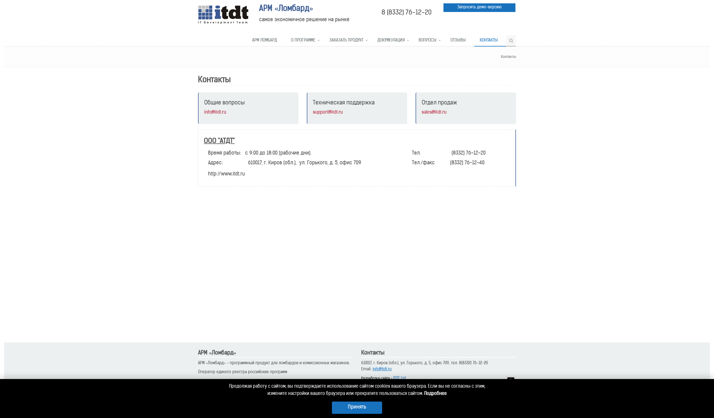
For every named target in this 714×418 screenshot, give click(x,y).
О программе (303, 40)
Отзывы (458, 40)
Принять (357, 407)
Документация (391, 40)
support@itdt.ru (328, 112)
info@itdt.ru (215, 112)
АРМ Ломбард (264, 40)
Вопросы (427, 40)
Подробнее (435, 394)
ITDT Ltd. (400, 379)
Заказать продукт (346, 40)
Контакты (489, 40)
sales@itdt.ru (434, 112)
